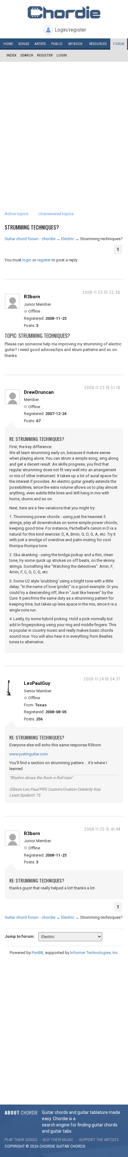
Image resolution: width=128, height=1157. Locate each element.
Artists (40, 44)
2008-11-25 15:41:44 (102, 829)
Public (56, 44)
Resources (98, 44)
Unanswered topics (56, 213)
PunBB (37, 952)
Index (11, 55)
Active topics (16, 213)
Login (62, 55)
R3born (32, 296)
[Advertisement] (64, 129)
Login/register (70, 30)
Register (45, 55)
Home (8, 44)
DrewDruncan (39, 392)
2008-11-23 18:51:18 (102, 387)
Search (26, 55)
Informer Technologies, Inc (94, 952)
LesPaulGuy (37, 683)
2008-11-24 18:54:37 (102, 678)
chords (77, 1146)
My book (75, 44)
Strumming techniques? (32, 227)
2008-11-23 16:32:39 (101, 292)
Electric (67, 238)
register (44, 260)
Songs (23, 44)
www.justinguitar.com (28, 754)
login (26, 260)
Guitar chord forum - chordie (30, 238)
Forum (118, 44)
